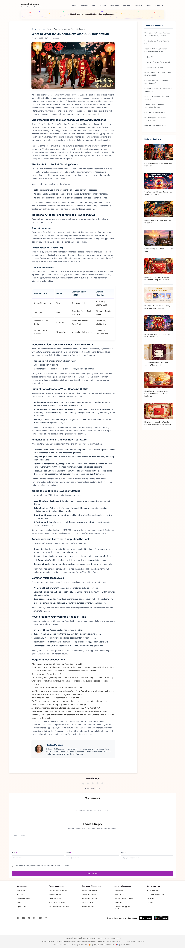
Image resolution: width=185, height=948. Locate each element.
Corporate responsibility (155, 894)
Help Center (20, 890)
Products (138, 5)
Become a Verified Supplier (123, 898)
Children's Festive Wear (155, 67)
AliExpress (68, 938)
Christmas (114, 5)
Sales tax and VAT (88, 902)
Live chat (19, 894)
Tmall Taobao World (89, 938)
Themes (74, 5)
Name (14, 853)
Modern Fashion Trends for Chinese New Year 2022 (158, 73)
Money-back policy (56, 894)
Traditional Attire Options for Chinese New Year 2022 (155, 50)
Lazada (106, 938)
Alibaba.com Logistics (89, 898)
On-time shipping (55, 898)
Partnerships (118, 902)
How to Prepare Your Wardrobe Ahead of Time (156, 119)
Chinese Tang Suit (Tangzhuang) (158, 62)
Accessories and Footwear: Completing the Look (154, 105)
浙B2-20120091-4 (125, 945)
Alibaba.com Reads (88, 906)
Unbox (148, 5)
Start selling (118, 890)
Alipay (100, 938)
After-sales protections (57, 902)
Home (33, 29)
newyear (42, 29)
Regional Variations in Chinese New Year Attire (158, 89)
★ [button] (82, 783)
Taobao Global (116, 938)
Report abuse (21, 906)
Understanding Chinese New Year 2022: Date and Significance (157, 34)
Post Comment (92, 873)
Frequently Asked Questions (155, 126)
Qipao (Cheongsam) (154, 57)
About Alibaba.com (153, 890)
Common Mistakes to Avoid (154, 112)
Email (68, 853)
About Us (159, 5)
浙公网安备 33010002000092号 (103, 945)
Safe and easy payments (58, 890)
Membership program (89, 894)
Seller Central (119, 894)
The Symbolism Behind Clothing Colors (156, 42)
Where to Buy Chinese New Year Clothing (156, 97)
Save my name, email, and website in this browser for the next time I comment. (42, 866)
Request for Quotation (89, 890)
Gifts (94, 5)
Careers (150, 902)
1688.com (77, 938)
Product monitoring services (59, 906)
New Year (127, 5)
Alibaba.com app (131, 918)
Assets (103, 5)
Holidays (85, 5)
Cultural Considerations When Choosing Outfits (156, 81)
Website (123, 853)
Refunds (19, 902)
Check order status (23, 898)
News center (151, 898)
